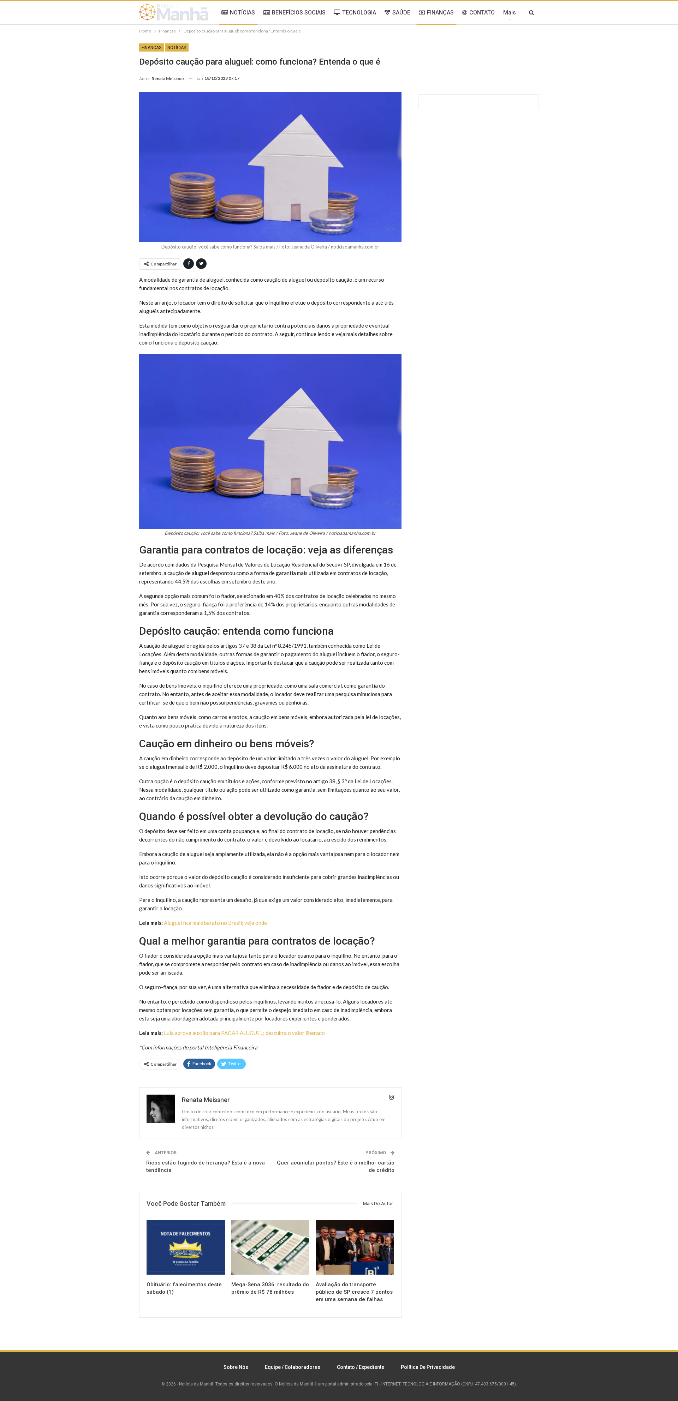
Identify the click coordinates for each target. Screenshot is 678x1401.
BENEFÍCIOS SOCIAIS (299, 12)
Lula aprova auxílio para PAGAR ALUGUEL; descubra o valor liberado (244, 1033)
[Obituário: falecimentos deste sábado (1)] (186, 1247)
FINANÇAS (440, 12)
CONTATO (482, 12)
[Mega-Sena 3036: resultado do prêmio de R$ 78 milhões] (270, 1247)
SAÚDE (401, 12)
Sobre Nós (236, 1367)
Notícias (176, 47)
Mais (509, 12)
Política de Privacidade (428, 1367)
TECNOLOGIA (359, 12)
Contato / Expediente (360, 1367)
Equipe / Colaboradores (292, 1367)
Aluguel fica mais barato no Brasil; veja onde (215, 923)
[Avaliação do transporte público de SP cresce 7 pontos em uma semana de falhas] (355, 1247)
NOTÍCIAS (242, 12)
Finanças (151, 47)
